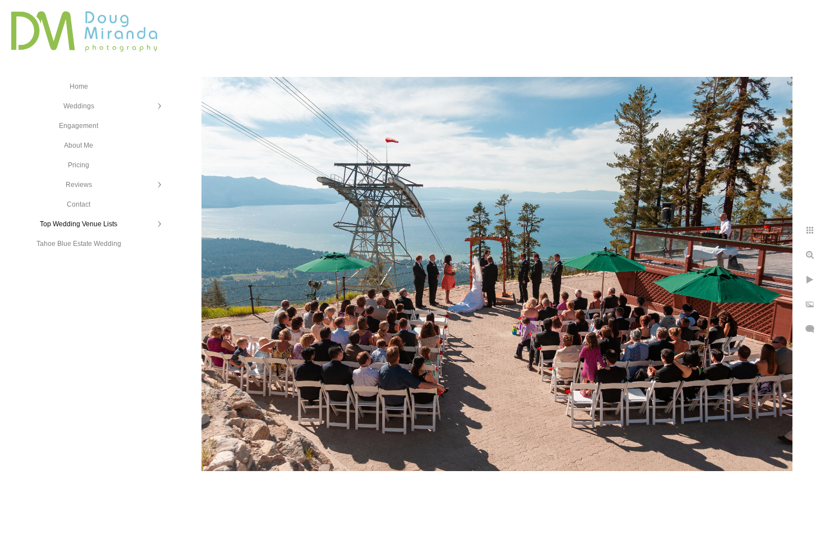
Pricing (78, 165)
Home (79, 86)
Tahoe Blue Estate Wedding (78, 244)
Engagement (78, 126)
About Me (78, 145)
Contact (78, 204)
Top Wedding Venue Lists (78, 224)
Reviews (79, 185)
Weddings (78, 106)
